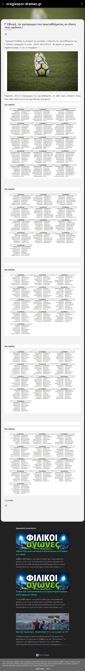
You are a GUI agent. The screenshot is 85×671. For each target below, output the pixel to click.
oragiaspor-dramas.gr (24, 4)
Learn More (39, 669)
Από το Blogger (44, 655)
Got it (48, 669)
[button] (5, 34)
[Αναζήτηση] (44, 4)
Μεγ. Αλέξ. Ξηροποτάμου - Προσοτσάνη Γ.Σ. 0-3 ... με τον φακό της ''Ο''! (42, 632)
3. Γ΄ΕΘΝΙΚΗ (9, 500)
